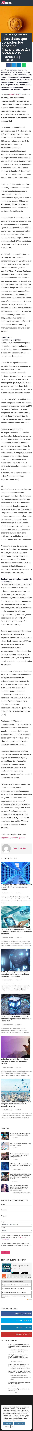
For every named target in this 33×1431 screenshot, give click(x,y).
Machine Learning (25, 1377)
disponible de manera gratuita (13, 838)
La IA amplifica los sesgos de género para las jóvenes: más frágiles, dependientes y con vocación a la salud (19, 1188)
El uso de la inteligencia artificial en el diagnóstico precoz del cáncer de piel (19, 1372)
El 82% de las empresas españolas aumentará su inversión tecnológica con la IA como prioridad (15, 974)
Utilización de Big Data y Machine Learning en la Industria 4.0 (18, 1365)
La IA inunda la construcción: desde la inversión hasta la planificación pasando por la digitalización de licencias (20, 1176)
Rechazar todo (19, 1423)
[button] (31, 2)
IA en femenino (16, 1192)
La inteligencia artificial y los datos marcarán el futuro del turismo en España (14, 1061)
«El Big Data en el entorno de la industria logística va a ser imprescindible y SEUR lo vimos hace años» (18, 1357)
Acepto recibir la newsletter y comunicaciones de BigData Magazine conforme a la (15, 1237)
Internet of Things (25, 1368)
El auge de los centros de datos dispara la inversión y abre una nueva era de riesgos (16, 887)
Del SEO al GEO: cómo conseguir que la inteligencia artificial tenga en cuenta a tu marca (16, 931)
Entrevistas (19, 1361)
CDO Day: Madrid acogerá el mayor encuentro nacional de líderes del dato (21, 1165)
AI (12, 1137)
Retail (22, 1352)
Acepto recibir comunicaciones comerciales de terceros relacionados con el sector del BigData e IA (16, 1244)
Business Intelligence (21, 1350)
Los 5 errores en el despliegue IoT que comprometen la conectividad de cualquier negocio (16, 1104)
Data (25, 35)
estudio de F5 (15, 94)
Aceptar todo (8, 1423)
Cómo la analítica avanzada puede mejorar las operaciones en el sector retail (19, 1346)
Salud (12, 1379)
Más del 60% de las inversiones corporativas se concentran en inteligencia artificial (19, 1155)
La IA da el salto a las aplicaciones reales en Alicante (20, 1144)
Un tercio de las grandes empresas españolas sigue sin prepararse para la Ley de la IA (16, 1019)
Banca (19, 35)
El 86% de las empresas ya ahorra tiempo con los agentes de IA (20, 1134)
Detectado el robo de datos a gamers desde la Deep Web (19, 1382)
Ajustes (7, 1426)
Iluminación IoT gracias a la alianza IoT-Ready (18, 1389)
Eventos (16, 1137)
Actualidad (10, 35)
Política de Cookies (17, 1420)
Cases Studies (14, 1377)
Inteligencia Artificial (25, 1192)
